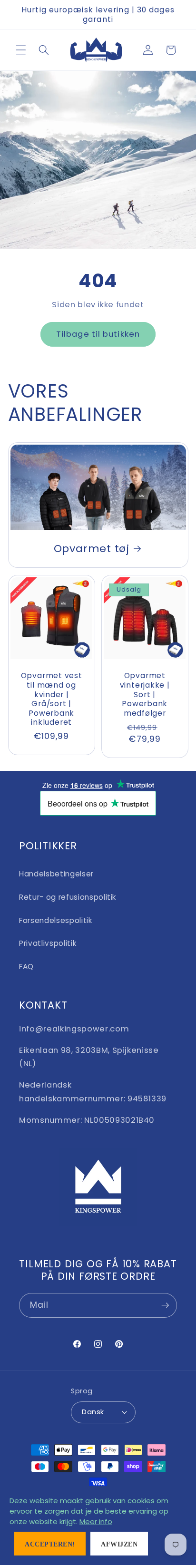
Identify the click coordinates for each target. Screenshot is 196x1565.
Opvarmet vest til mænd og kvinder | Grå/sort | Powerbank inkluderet (51, 699)
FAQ (26, 967)
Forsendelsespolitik (55, 920)
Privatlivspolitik (47, 943)
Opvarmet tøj (91, 549)
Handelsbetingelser (56, 874)
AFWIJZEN (119, 1544)
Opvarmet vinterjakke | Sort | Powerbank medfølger (145, 694)
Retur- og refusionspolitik (67, 897)
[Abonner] (165, 1305)
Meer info (95, 1521)
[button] (21, 50)
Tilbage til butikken (98, 334)
